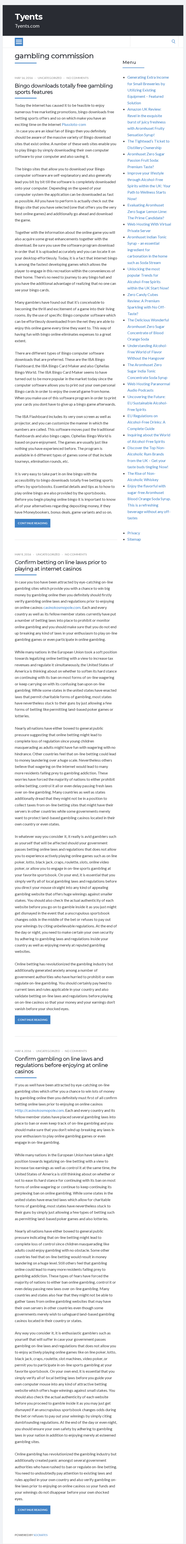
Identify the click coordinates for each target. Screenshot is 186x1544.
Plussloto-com (74, 124)
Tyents (28, 17)
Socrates (40, 1535)
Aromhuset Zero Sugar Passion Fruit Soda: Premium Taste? (146, 160)
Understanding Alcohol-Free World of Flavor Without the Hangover (147, 352)
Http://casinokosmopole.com (39, 1110)
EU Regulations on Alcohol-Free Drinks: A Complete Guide (146, 422)
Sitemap (134, 539)
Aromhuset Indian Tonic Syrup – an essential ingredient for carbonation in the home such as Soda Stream (147, 250)
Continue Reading (32, 523)
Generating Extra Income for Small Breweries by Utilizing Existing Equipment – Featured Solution (148, 90)
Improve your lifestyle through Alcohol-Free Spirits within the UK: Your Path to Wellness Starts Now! (149, 186)
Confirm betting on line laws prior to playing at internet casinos (60, 565)
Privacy (133, 532)
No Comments (77, 78)
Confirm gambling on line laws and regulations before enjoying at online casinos (61, 1065)
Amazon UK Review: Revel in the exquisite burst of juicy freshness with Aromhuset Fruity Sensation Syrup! (146, 122)
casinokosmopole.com (62, 607)
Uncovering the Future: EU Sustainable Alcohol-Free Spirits (147, 403)
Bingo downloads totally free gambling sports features (64, 89)
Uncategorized (50, 78)
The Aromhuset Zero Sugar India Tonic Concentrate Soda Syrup (147, 371)
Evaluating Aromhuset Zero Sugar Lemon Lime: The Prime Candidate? (147, 211)
